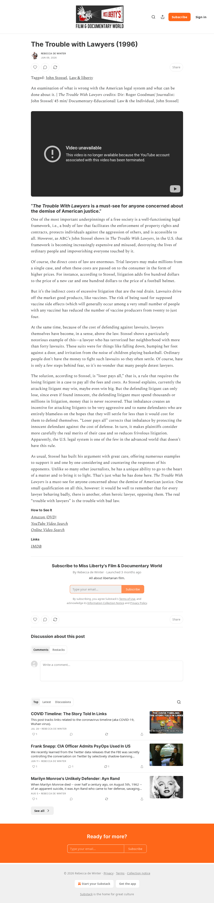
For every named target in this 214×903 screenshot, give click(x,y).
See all (39, 811)
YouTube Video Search (49, 524)
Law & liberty (81, 78)
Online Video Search (48, 530)
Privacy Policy (138, 603)
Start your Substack (96, 884)
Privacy (108, 873)
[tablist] (49, 650)
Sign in (201, 17)
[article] (107, 724)
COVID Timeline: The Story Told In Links (69, 713)
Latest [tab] (46, 702)
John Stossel (56, 78)
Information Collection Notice (105, 603)
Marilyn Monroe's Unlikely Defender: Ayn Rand (75, 778)
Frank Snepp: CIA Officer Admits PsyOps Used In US (80, 746)
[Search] (153, 17)
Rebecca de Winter (53, 53)
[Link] (25, 208)
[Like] (35, 67)
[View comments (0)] (45, 67)
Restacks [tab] (58, 650)
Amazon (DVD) (43, 517)
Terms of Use (127, 599)
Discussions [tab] (63, 702)
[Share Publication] (162, 17)
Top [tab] (35, 702)
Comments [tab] (40, 650)
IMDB (36, 546)
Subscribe (179, 17)
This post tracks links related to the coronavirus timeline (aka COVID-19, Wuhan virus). (82, 721)
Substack (86, 894)
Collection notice (138, 873)
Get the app (127, 884)
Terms (120, 873)
